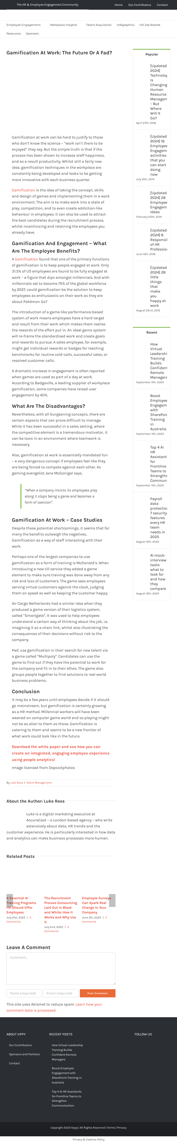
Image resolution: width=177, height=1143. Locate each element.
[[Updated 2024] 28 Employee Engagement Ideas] (141, 193)
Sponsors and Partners (24, 1054)
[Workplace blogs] (152, 655)
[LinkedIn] (156, 1046)
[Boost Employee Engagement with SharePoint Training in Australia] (141, 396)
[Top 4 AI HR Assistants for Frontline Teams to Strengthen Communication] (141, 448)
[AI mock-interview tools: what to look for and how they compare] (141, 556)
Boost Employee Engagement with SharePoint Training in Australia (158, 412)
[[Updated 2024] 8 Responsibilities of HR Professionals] (141, 230)
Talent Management (39, 782)
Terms (111, 1127)
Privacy (121, 1127)
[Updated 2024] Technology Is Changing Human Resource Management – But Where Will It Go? (158, 91)
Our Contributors (20, 1045)
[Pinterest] (150, 1046)
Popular (151, 54)
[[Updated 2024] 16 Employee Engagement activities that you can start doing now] (141, 137)
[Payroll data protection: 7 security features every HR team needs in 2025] (141, 499)
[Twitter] (143, 1046)
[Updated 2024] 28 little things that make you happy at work (158, 286)
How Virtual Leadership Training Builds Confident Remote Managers (158, 361)
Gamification (23, 190)
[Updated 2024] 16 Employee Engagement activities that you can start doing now (158, 155)
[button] (45, 33)
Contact (14, 1063)
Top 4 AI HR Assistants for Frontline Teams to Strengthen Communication (158, 464)
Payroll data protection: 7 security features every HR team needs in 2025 (158, 517)
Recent (151, 332)
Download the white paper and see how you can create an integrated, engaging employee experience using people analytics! (61, 753)
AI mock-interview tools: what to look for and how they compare (158, 572)
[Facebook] (136, 1046)
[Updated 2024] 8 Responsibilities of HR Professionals (158, 240)
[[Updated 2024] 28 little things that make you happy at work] (141, 268)
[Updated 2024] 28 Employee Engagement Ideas (158, 202)
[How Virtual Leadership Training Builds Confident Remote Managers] (141, 344)
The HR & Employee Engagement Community (47, 4)
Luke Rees (16, 782)
